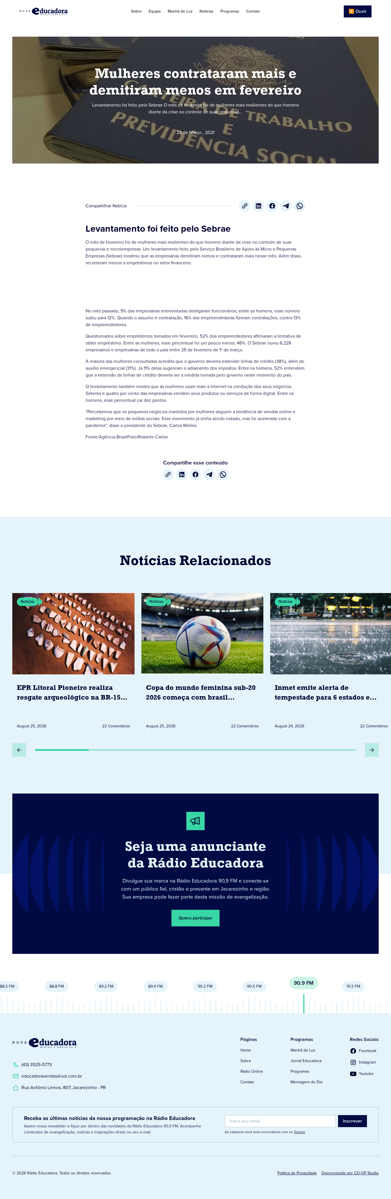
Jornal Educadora (306, 1061)
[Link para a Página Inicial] (44, 1043)
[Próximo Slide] (372, 750)
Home (245, 1050)
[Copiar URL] (244, 206)
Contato (253, 11)
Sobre (136, 11)
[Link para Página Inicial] (56, 11)
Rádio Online (251, 1071)
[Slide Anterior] (19, 750)
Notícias (207, 11)
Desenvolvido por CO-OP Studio (350, 1173)
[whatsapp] (299, 206)
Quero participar (195, 918)
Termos (299, 1132)
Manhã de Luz (180, 11)
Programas (229, 11)
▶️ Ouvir (358, 11)
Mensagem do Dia (306, 1082)
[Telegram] (286, 206)
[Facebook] (272, 206)
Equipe (155, 11)
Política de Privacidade (297, 1173)
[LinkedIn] (258, 206)
